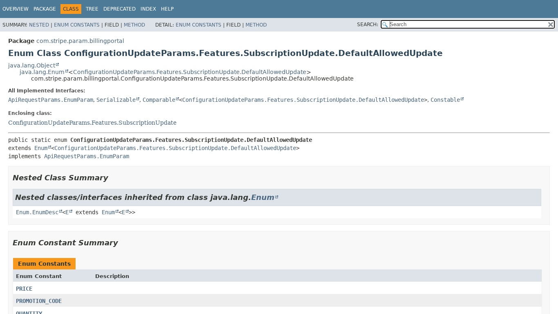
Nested (39, 25)
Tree (92, 9)
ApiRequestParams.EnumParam (50, 99)
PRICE (24, 288)
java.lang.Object (31, 65)
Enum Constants (77, 25)
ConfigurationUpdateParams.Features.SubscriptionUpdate (92, 122)
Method (134, 25)
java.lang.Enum (42, 72)
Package (44, 9)
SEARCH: (367, 24)
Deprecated (119, 9)
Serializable (116, 99)
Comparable (159, 99)
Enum (40, 148)
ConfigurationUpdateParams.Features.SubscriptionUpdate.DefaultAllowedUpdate (189, 72)
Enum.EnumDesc (37, 212)
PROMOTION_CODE (39, 301)
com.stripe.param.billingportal (80, 41)
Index (148, 9)
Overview (15, 9)
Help (167, 9)
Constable (445, 99)
